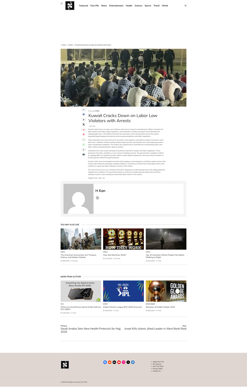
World (165, 5)
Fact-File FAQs (158, 366)
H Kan (93, 126)
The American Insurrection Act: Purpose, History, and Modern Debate (78, 256)
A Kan (159, 261)
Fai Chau (75, 261)
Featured (83, 5)
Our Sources (157, 364)
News (104, 5)
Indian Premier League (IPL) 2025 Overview (122, 307)
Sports (148, 5)
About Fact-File (158, 362)
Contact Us (157, 371)
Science (138, 5)
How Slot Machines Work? (114, 255)
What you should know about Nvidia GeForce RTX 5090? (81, 308)
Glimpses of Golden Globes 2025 (160, 307)
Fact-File (94, 5)
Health (129, 5)
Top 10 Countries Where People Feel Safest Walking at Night (165, 256)
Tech (62, 304)
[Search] (185, 5)
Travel (156, 5)
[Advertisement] (123, 25)
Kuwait (95, 178)
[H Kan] (78, 199)
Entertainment (116, 5)
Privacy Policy (158, 369)
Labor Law (101, 178)
